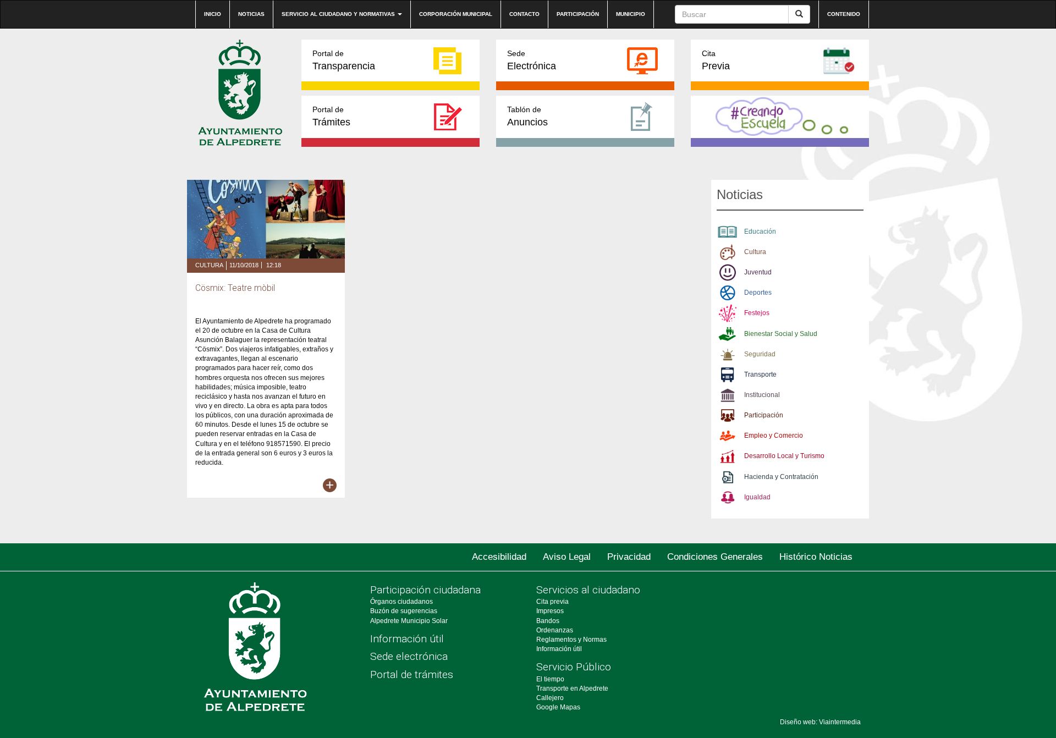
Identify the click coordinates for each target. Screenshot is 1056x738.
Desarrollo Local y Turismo (784, 456)
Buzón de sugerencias (403, 611)
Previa (716, 60)
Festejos (756, 313)
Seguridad (760, 354)
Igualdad (757, 497)
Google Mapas (558, 707)
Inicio (212, 14)
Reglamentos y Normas (571, 639)
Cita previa (552, 601)
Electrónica (531, 60)
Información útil (407, 638)
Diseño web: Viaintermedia (820, 722)
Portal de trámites (411, 674)
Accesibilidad (499, 557)
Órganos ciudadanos (401, 601)
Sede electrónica (409, 656)
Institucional (762, 395)
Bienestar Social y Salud (780, 334)
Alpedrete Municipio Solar (409, 621)
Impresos (550, 611)
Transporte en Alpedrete (572, 688)
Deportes (758, 292)
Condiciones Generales (715, 557)
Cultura (209, 265)
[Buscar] (799, 14)
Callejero (550, 698)
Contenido (843, 14)
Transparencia (343, 60)
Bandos (547, 621)
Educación (760, 231)
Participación (578, 14)
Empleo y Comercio (773, 435)
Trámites (331, 116)
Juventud (758, 272)
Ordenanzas (554, 630)
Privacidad (629, 557)
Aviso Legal (567, 557)
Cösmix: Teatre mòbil (235, 288)
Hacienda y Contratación (781, 477)
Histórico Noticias (816, 557)
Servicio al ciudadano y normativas (339, 14)
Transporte (760, 374)
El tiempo (550, 679)
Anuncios (527, 116)
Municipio (630, 14)
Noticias (251, 14)
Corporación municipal (455, 14)
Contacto (524, 14)
